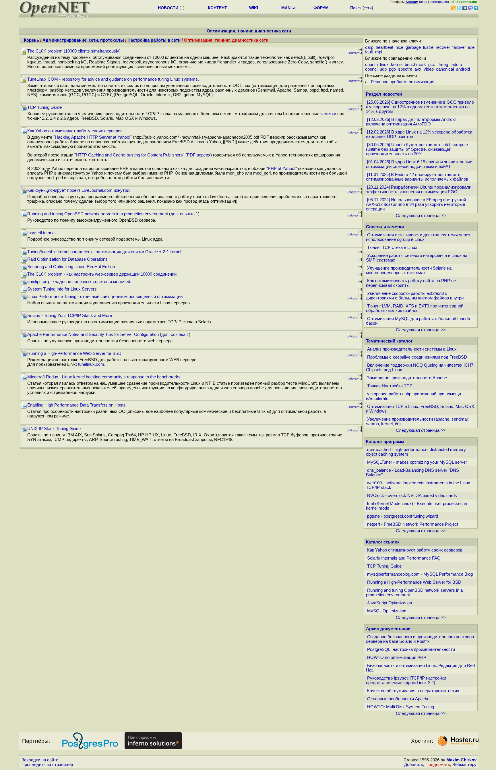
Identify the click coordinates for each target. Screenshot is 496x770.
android (463, 69)
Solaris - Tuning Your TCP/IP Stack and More (69, 315)
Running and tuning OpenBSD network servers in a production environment (97, 214)
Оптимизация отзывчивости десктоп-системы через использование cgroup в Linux (418, 237)
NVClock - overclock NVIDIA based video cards (412, 495)
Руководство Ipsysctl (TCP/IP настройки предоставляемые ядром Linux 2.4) (406, 680)
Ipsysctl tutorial (41, 233)
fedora (456, 64)
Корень (31, 40)
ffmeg (442, 64)
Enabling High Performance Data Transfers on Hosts (76, 405)
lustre (428, 47)
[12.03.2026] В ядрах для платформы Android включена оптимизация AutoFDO (411, 121)
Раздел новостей (384, 94)
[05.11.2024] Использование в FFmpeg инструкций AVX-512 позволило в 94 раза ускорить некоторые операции (416, 204)
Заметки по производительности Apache (407, 378)
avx (417, 69)
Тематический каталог (389, 341)
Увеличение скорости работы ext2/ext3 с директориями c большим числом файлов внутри (415, 295)
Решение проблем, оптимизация (402, 82)
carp (369, 47)
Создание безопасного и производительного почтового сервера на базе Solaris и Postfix (420, 639)
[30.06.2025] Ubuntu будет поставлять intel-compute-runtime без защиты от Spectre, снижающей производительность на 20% (417, 149)
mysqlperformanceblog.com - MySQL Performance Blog (420, 574)
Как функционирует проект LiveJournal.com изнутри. (78, 190)
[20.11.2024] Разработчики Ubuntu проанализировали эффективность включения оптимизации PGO (418, 189)
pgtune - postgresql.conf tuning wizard (402, 516)
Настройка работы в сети (154, 40)
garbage (413, 47)
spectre (405, 69)
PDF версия (198, 155)
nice (399, 47)
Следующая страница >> (421, 215)
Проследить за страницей (47, 764)
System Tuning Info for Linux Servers (62, 289)
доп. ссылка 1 (184, 214)
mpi (378, 52)
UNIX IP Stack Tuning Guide (54, 428)
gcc (431, 64)
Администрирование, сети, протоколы (83, 40)
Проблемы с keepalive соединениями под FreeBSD (417, 357)
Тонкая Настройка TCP (389, 386)
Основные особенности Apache (398, 699)
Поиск (355, 7)
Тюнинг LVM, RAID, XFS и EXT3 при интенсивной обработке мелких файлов (414, 308)
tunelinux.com (91, 364)
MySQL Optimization (386, 611)
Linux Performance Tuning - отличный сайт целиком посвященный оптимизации (105, 296)
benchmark (415, 64)
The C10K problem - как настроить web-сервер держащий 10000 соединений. (102, 274)
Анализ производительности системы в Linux (412, 349)
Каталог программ (385, 441)
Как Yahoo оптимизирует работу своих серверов (75, 131)
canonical (445, 69)
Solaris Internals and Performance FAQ (404, 558)
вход (423, 1)
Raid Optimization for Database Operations (67, 259)
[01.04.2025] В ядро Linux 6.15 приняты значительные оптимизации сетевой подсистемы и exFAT (419, 164)
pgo (392, 69)
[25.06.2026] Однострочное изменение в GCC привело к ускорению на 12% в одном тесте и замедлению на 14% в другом (420, 107)
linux (384, 64)
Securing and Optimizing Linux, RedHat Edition (71, 266)
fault (369, 52)
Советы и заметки (385, 227)
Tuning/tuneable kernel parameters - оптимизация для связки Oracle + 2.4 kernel (104, 251)
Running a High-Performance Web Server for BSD (74, 353)
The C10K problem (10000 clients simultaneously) (74, 51)
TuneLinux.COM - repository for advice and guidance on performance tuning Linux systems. (113, 79)
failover (459, 47)
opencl (371, 69)
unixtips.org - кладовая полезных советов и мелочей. (79, 281)
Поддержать (437, 764)
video (429, 69)
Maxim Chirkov (461, 760)
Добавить (413, 764)
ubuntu (371, 64)
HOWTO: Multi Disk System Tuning (400, 707)
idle (471, 47)
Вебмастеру (464, 764)
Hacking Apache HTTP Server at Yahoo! (92, 137)
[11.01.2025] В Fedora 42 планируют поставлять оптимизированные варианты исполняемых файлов (417, 176)
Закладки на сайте (40, 760)
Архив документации (388, 628)
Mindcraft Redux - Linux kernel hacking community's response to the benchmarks (104, 377)
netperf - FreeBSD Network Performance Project (412, 524)
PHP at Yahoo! (281, 168)
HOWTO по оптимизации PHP (396, 657)
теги (368, 7)
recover (443, 47)
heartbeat (384, 47)
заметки (328, 113)
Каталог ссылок (383, 542)
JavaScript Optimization (389, 603)
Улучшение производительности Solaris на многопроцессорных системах (409, 270)
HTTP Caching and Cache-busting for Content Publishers (129, 155)
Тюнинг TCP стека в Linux (392, 247)
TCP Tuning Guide (44, 107)
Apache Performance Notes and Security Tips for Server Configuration (93, 334)
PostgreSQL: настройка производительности (411, 649)
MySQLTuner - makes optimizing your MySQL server (417, 462)
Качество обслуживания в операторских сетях (413, 690)
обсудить (354, 52)
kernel (396, 64)
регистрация (439, 1)
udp (383, 69)
